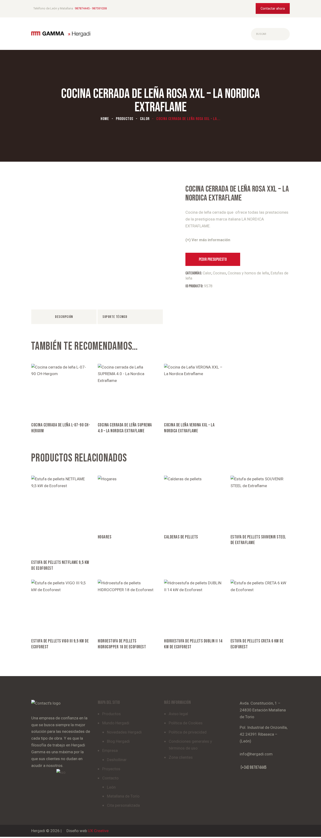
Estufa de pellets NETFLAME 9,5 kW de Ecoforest (60, 565)
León (111, 787)
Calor (144, 118)
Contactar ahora (273, 8)
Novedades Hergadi (124, 732)
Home (105, 118)
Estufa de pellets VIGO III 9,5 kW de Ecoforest (60, 644)
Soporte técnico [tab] (114, 317)
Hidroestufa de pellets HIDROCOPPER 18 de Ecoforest (122, 644)
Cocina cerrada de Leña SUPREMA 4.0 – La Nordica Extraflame (125, 428)
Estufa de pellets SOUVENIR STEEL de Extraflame (258, 540)
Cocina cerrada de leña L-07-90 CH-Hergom (60, 428)
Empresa (110, 750)
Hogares (105, 537)
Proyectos (111, 768)
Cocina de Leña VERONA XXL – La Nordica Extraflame (189, 428)
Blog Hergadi (118, 741)
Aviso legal (178, 713)
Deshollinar (117, 759)
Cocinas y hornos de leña (248, 273)
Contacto (110, 778)
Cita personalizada (123, 805)
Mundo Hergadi (115, 723)
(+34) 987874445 (253, 767)
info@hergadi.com (256, 754)
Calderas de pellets (181, 537)
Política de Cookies (186, 723)
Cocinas (219, 273)
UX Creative (98, 830)
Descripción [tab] (64, 317)
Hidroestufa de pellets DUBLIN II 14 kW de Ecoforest (193, 644)
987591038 (99, 8)
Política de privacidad (188, 732)
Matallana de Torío (123, 796)
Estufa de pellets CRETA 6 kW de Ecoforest (257, 644)
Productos (124, 118)
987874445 (82, 8)
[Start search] (255, 34)
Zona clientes (181, 757)
